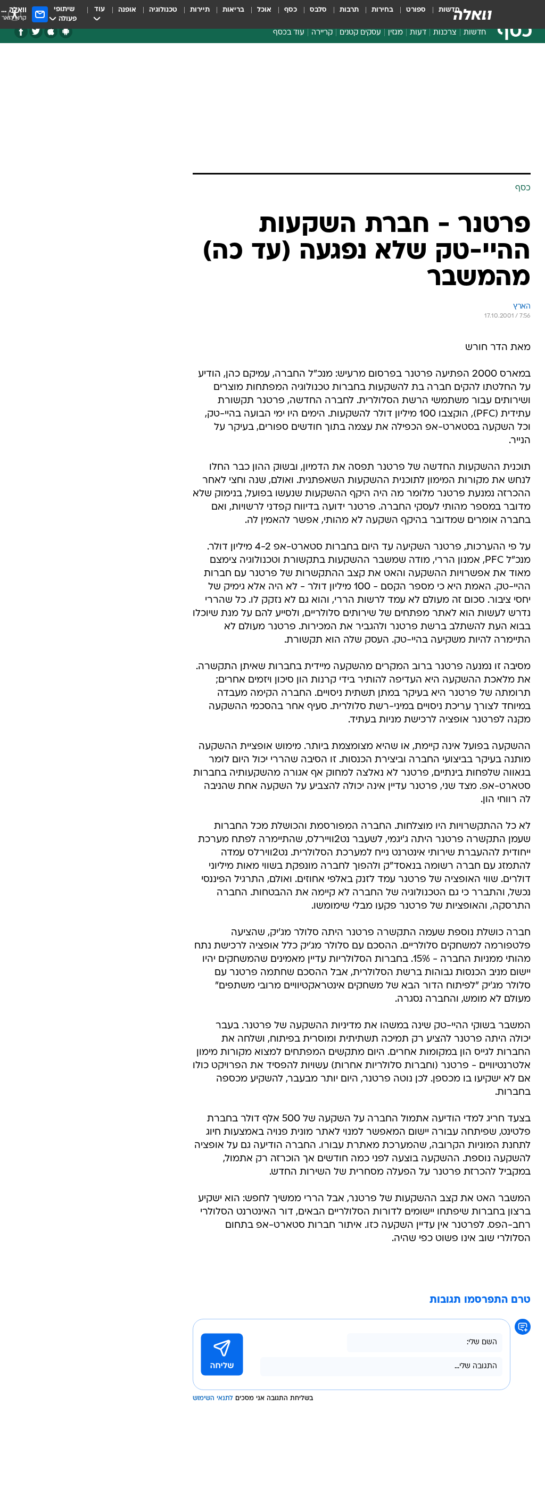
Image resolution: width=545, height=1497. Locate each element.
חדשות (475, 32)
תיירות (200, 9)
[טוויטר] (36, 31)
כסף (290, 9)
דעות (418, 32)
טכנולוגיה (163, 9)
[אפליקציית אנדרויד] (65, 31)
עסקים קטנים (360, 32)
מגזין (395, 32)
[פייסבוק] (21, 31)
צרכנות (445, 32)
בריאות (233, 9)
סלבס (318, 9)
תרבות (349, 9)
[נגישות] (14, 14)
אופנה (127, 9)
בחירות (382, 9)
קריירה (322, 32)
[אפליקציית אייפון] (50, 31)
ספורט (416, 9)
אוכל (264, 9)
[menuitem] (409, 14)
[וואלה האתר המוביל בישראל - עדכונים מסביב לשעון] (472, 14)
